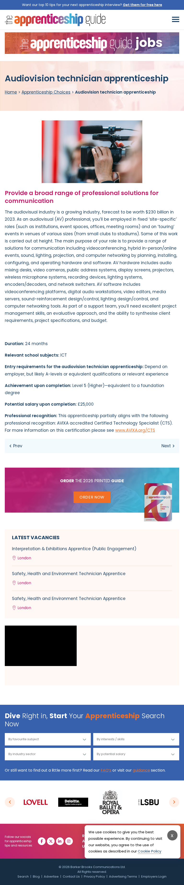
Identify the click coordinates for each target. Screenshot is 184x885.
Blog (36, 876)
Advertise (51, 876)
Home (11, 92)
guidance (141, 770)
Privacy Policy (94, 876)
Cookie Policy (149, 851)
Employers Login (154, 876)
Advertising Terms (123, 876)
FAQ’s (106, 770)
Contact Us (71, 876)
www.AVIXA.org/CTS (135, 430)
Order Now (92, 497)
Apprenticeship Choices (46, 92)
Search (23, 876)
